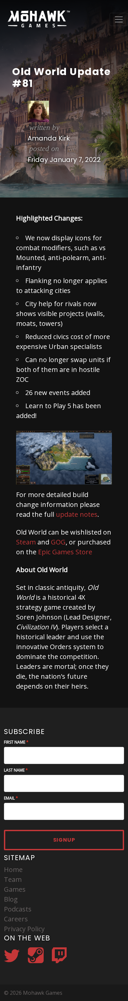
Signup (64, 840)
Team (13, 879)
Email (9, 798)
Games (15, 889)
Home (13, 869)
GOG (58, 542)
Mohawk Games (38, 19)
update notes (76, 514)
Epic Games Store (65, 551)
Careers (16, 918)
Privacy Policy (24, 928)
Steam (26, 542)
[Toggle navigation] (119, 19)
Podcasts (18, 909)
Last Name (14, 770)
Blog (11, 899)
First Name (14, 742)
